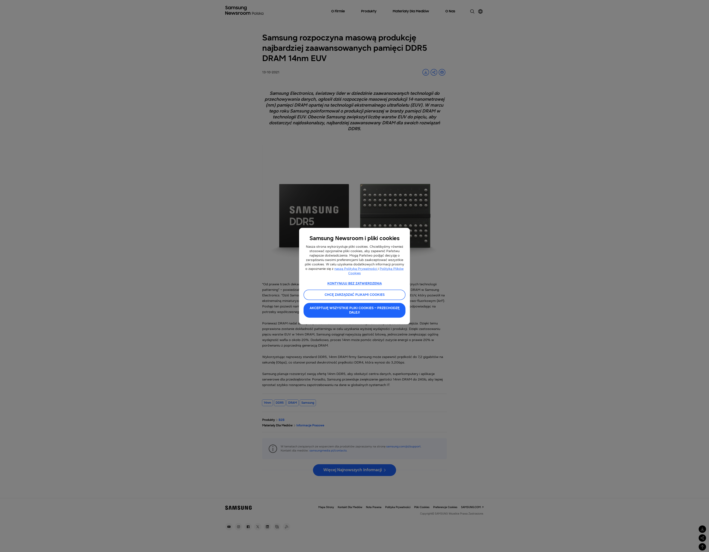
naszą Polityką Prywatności (356, 269)
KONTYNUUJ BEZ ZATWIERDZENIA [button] (354, 283)
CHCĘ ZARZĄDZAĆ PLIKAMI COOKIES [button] (355, 295)
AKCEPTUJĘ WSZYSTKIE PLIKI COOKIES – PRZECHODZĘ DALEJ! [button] (355, 310)
